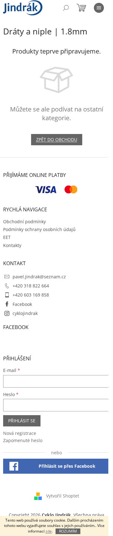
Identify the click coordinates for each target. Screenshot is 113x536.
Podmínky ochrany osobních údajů (39, 229)
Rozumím (68, 531)
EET (7, 237)
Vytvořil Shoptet (62, 496)
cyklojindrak (25, 313)
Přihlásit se (21, 421)
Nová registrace (19, 433)
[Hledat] (66, 8)
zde (49, 531)
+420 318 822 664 (31, 286)
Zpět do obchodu (56, 139)
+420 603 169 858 (31, 295)
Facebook (22, 304)
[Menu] (99, 8)
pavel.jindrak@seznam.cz (39, 277)
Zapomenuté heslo (22, 440)
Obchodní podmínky (24, 221)
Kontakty (12, 245)
